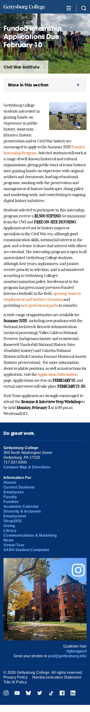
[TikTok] (51, 693)
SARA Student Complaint (26, 550)
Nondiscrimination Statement (56, 677)
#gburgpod (76, 651)
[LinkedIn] (72, 693)
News (8, 540)
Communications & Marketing (30, 535)
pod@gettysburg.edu (67, 656)
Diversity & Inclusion (22, 511)
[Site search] (83, 8)
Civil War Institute (21, 67)
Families (10, 502)
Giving (9, 526)
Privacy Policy (15, 677)
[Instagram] (6, 693)
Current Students (19, 487)
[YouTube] (17, 693)
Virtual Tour (13, 545)
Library (9, 531)
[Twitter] (39, 693)
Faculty (10, 497)
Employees (13, 492)
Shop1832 (12, 521)
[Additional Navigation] (68, 8)
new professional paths (39, 305)
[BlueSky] (28, 693)
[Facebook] (62, 693)
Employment (14, 516)
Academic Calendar (21, 506)
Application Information (57, 374)
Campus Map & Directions (27, 467)
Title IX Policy (15, 682)
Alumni (9, 482)
